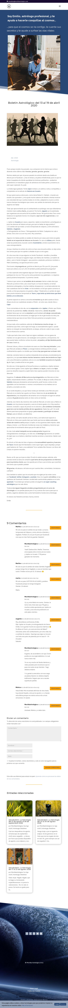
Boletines (23, 828)
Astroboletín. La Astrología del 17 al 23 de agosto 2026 (20, 868)
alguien (44, 211)
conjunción (34, 308)
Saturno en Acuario (33, 191)
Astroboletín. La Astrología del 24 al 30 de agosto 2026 (48, 821)
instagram (25, 477)
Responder (55, 528)
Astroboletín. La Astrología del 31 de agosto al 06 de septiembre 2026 (20, 821)
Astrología (15, 160)
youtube (33, 477)
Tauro (34, 293)
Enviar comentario (52, 767)
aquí (29, 189)
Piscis (25, 349)
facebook (12, 477)
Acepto (57, 1004)
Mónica (18, 687)
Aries (26, 288)
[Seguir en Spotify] (41, 933)
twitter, (19, 477)
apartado (10, 482)
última (49, 240)
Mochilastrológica (17, 826)
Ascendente (37, 243)
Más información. (27, 1005)
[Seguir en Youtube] (37, 933)
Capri (8, 304)
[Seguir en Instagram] (34, 933)
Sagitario (17, 229)
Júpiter (44, 308)
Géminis (9, 229)
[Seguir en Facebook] (27, 933)
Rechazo (63, 1004)
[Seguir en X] (30, 933)
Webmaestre (38, 999)
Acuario (17, 222)
